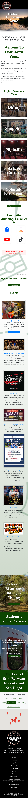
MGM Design (17, 793)
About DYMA (14, 790)
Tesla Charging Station (14, 779)
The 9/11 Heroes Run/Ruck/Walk (14, 470)
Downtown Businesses (13, 706)
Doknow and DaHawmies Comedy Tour (14, 424)
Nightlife (20, 698)
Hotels (4, 702)
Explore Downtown (14, 206)
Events (14, 774)
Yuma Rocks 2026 (14, 393)
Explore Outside (14, 604)
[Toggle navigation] (23, 4)
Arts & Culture (11, 702)
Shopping (13, 698)
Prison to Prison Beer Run (13, 537)
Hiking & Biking (14, 776)
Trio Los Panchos (14, 507)
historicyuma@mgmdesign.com (14, 752)
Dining (6, 698)
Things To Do (21, 702)
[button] (15, 721)
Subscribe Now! (14, 285)
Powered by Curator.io (21, 274)
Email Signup (14, 787)
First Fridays (14, 771)
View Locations (14, 656)
